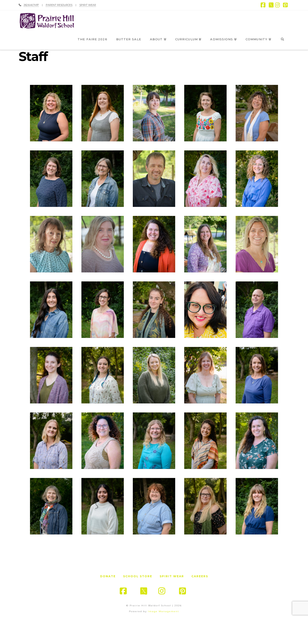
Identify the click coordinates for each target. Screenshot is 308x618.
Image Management (163, 611)
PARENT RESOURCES (59, 5)
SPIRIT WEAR (87, 5)
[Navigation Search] (282, 39)
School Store (137, 576)
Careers (199, 576)
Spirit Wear (172, 576)
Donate (108, 576)
